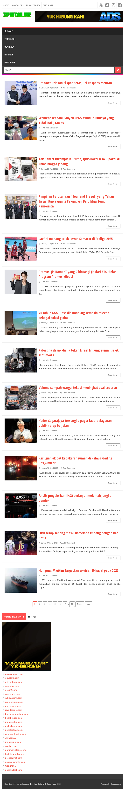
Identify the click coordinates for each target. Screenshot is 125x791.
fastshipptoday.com (15, 754)
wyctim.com (11, 746)
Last (88, 604)
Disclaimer (48, 5)
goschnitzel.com (13, 770)
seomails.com (12, 686)
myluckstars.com (13, 726)
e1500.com (11, 690)
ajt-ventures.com (13, 682)
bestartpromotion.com (16, 714)
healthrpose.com (13, 718)
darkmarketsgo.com (15, 750)
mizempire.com (13, 706)
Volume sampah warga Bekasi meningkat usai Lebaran (78, 387)
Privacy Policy (33, 5)
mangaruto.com (13, 742)
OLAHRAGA (9, 46)
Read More (113, 103)
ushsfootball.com (14, 730)
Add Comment (69, 88)
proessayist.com (13, 758)
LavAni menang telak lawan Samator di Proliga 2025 (76, 238)
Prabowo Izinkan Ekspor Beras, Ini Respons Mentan (75, 82)
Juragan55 (10, 738)
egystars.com (12, 678)
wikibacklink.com (13, 698)
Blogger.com (116, 784)
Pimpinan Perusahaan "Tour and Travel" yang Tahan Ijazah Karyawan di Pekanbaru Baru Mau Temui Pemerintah (76, 201)
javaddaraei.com (13, 710)
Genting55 (10, 765)
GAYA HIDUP (9, 62)
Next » (80, 604)
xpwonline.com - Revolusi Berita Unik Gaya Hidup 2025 (39, 784)
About (6, 5)
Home (10, 31)
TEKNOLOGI (9, 38)
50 (72, 604)
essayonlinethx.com (15, 762)
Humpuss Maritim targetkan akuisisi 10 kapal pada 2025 (78, 570)
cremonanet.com (14, 702)
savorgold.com (12, 694)
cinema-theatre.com (15, 734)
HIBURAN (8, 54)
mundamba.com (13, 722)
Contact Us (17, 5)
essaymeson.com (14, 674)
